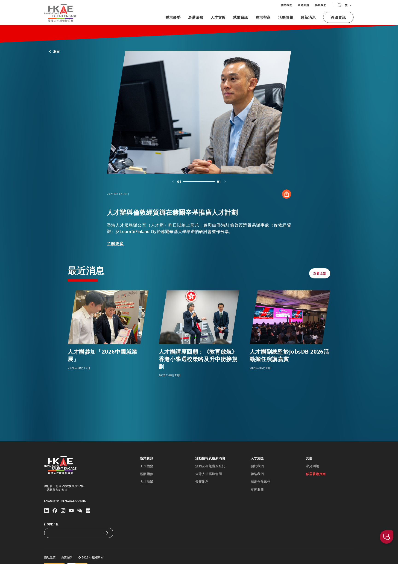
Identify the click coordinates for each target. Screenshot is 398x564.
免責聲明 (67, 557)
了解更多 (115, 243)
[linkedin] (46, 510)
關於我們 (286, 5)
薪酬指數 (146, 474)
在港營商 (263, 17)
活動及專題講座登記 (210, 466)
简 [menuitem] (348, 18)
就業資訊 (240, 17)
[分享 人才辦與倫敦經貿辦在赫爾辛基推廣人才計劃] (286, 194)
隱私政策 (50, 557)
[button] (339, 5)
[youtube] (71, 510)
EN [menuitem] (348, 10)
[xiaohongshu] (88, 510)
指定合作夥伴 (261, 482)
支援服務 (257, 489)
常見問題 (303, 5)
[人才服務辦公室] (60, 13)
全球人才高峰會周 (208, 474)
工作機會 (146, 466)
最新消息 (308, 17)
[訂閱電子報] (106, 532)
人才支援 (218, 17)
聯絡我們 (320, 5)
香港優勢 (173, 17)
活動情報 (285, 17)
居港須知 (195, 17)
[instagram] (63, 510)
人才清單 (146, 482)
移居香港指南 (316, 474)
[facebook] (55, 510)
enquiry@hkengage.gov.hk (65, 501)
